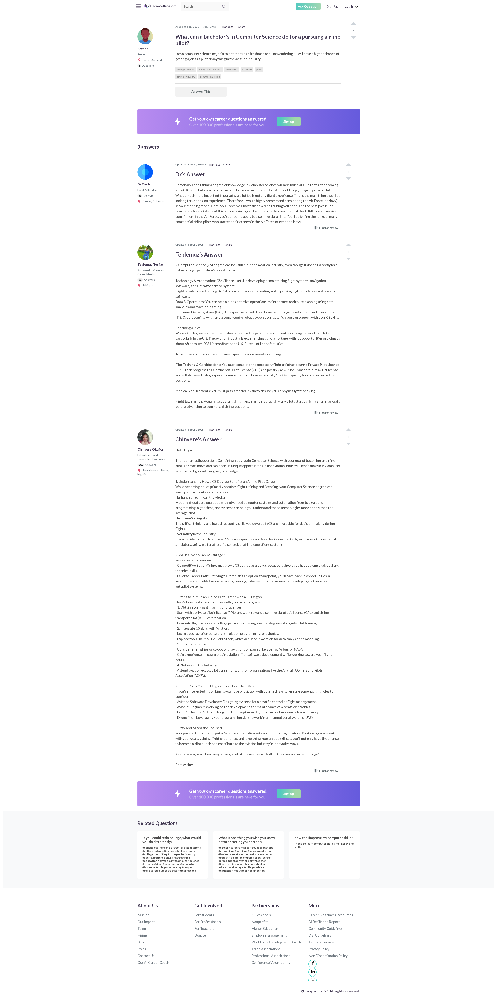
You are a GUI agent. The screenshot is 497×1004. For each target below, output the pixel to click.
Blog (140, 942)
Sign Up (332, 6)
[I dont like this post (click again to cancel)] (353, 37)
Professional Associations (270, 956)
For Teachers (204, 928)
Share (241, 26)
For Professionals (207, 922)
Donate (200, 935)
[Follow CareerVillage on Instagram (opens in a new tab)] (312, 980)
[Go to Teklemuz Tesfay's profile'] (146, 253)
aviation (247, 69)
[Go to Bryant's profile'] (146, 38)
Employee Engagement (269, 935)
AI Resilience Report (324, 922)
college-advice (185, 69)
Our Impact (146, 922)
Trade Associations (265, 949)
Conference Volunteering (270, 962)
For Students (204, 915)
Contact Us (145, 956)
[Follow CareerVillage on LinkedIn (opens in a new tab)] (312, 972)
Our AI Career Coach (153, 962)
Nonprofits (259, 922)
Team (141, 928)
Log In (349, 6)
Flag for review (326, 227)
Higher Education (264, 928)
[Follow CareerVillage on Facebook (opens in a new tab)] (312, 964)
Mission (143, 915)
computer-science (210, 69)
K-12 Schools (261, 915)
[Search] (224, 6)
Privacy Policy (318, 949)
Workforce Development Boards (276, 942)
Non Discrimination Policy (328, 956)
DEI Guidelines (319, 935)
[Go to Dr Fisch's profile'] (146, 173)
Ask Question (308, 6)
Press (141, 949)
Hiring (142, 935)
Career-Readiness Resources (330, 915)
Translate (227, 26)
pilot (259, 69)
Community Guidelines (325, 928)
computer (232, 69)
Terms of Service (321, 942)
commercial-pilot (210, 76)
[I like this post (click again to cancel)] (353, 23)
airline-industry (186, 76)
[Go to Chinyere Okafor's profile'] (146, 438)
